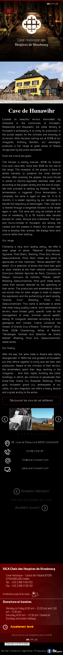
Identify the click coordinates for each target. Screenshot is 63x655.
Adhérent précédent (35, 491)
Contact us (15, 651)
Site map (4, 651)
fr (52, 4)
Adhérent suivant (28, 507)
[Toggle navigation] (9, 11)
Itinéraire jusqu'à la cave (16, 594)
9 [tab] (45, 433)
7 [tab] (38, 433)
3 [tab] (25, 433)
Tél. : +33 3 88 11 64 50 (19, 582)
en (48, 3)
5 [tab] (31, 433)
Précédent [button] (6, 419)
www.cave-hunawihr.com (35, 468)
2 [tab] (21, 433)
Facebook (49, 651)
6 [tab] (35, 433)
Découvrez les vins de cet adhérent (31, 400)
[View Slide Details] (20, 419)
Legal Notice (27, 651)
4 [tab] (28, 433)
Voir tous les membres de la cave (31, 500)
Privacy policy (40, 651)
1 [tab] (18, 433)
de (57, 4)
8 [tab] (41, 433)
